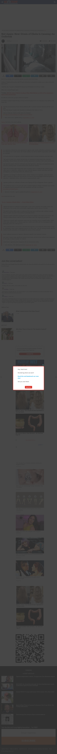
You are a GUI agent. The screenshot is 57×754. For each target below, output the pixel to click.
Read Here (28, 387)
